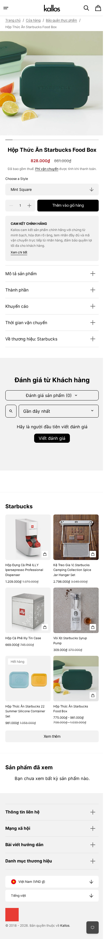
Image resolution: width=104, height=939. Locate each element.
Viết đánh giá (50, 438)
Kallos (64, 925)
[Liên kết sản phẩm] (27, 548)
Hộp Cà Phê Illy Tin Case (23, 634)
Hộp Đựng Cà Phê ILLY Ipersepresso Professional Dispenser (24, 568)
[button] (6, 8)
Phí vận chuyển (44, 169)
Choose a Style (16, 179)
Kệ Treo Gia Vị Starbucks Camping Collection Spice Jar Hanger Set (70, 568)
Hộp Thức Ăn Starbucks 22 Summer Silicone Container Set (22, 705)
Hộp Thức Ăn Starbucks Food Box (68, 702)
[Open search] (11, 411)
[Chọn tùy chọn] (43, 552)
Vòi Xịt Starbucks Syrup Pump (68, 636)
